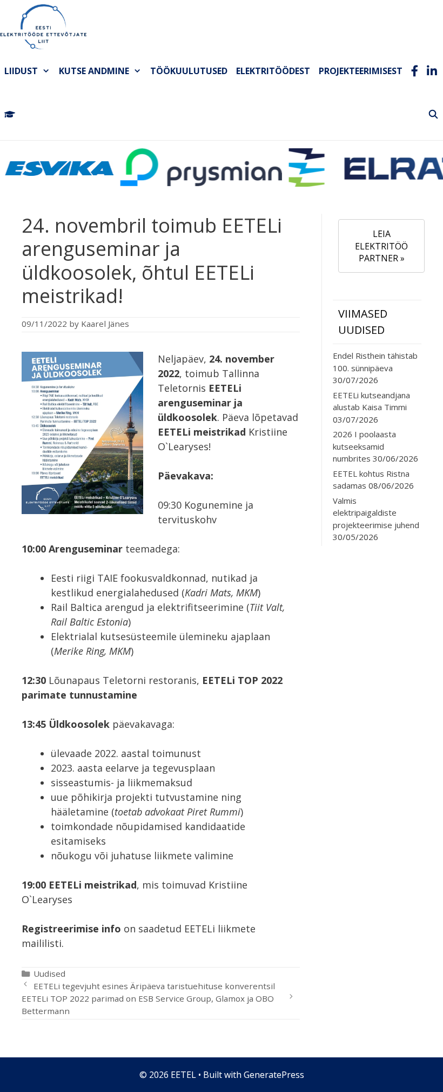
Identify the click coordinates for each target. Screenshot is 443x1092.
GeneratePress (274, 1075)
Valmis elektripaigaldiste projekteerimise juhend (376, 512)
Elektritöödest (273, 71)
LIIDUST (21, 71)
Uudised (49, 973)
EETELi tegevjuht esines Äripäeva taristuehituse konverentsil (154, 986)
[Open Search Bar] (433, 114)
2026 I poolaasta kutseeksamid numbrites (364, 446)
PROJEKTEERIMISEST (360, 71)
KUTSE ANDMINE (94, 71)
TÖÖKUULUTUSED (188, 71)
